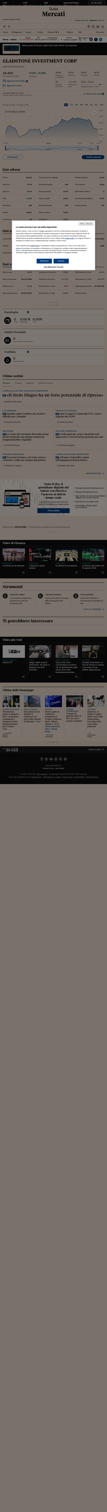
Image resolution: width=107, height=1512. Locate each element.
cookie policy (70, 238)
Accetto (61, 261)
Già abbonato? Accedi (53, 267)
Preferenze (44, 261)
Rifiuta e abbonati (86, 224)
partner (18, 248)
